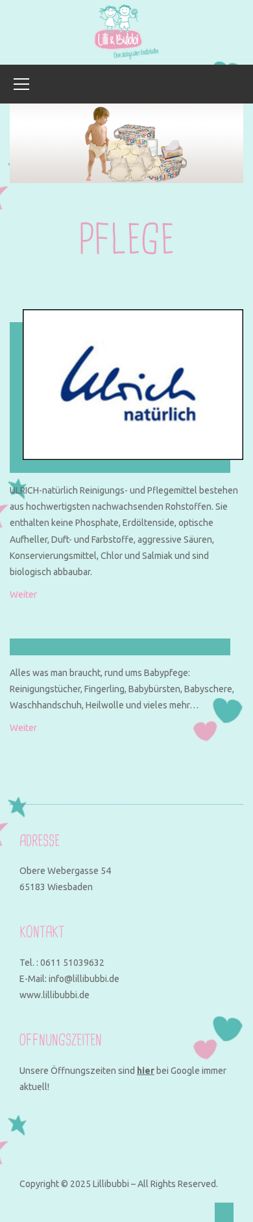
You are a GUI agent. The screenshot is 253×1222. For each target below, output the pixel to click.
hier (145, 1070)
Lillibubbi (111, 1184)
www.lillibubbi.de (54, 995)
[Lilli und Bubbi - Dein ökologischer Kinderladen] (126, 32)
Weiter (23, 594)
